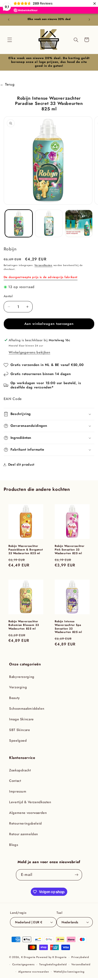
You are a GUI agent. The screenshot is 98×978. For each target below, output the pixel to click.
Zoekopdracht (20, 770)
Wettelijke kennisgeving (69, 971)
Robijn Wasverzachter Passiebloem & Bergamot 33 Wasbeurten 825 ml (25, 550)
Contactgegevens (23, 964)
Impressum (17, 791)
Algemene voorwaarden (28, 812)
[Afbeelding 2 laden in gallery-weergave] (49, 223)
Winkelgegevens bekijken (29, 352)
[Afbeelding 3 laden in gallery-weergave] (79, 223)
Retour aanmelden (23, 834)
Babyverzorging (21, 676)
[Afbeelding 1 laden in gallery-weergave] (19, 223)
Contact (15, 780)
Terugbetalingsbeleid (53, 964)
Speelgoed (18, 740)
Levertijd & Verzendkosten (30, 802)
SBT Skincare (19, 729)
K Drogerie (28, 957)
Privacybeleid (80, 957)
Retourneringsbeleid (25, 823)
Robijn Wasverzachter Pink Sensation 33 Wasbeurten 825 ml (70, 550)
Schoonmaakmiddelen (26, 708)
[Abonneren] (76, 874)
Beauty (14, 697)
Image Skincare (21, 719)
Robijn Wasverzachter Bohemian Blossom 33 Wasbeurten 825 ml (23, 625)
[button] (9, 40)
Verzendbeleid (80, 964)
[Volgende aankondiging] (89, 20)
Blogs (13, 844)
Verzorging (18, 687)
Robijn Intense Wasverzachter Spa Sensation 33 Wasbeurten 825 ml (68, 627)
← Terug (7, 84)
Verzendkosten (43, 265)
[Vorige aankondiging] (9, 20)
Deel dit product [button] (21, 464)
